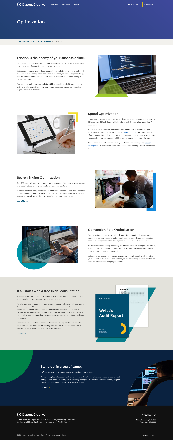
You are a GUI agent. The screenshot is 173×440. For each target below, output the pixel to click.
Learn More (22, 201)
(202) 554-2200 (134, 4)
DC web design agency (49, 420)
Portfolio (54, 4)
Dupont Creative (23, 420)
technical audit (130, 132)
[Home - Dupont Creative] (31, 4)
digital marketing (39, 422)
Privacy (48, 435)
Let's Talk (45, 387)
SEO (28, 422)
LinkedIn (145, 435)
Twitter (153, 435)
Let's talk (21, 333)
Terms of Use (40, 435)
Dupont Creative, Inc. (28, 435)
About (76, 4)
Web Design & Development (41, 42)
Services (65, 4)
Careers (64, 435)
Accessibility (56, 435)
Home (19, 42)
